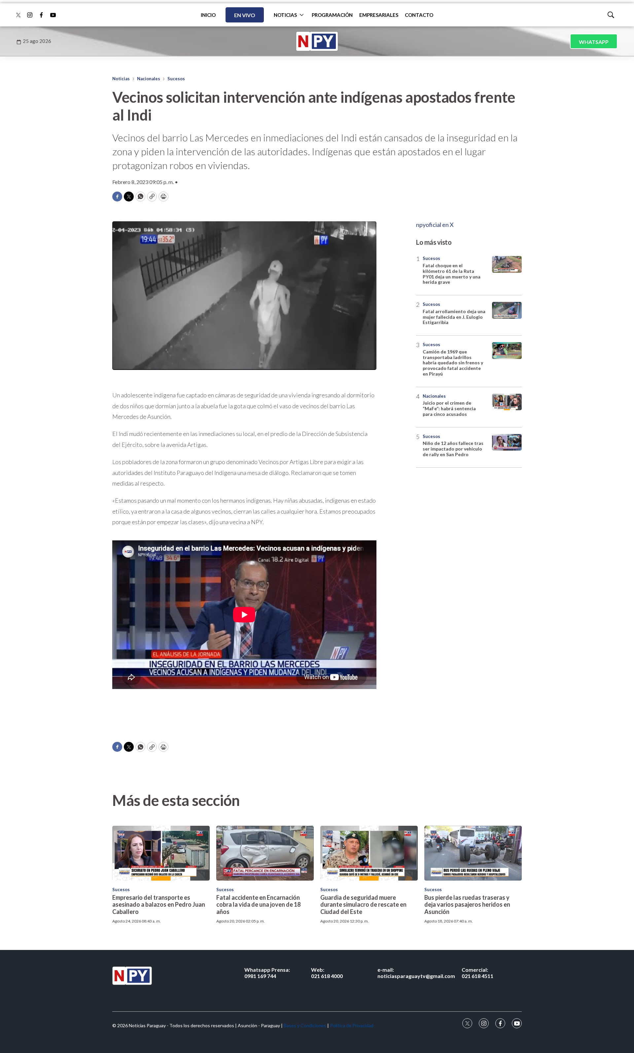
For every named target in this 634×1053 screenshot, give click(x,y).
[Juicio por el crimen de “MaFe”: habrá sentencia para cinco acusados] (507, 402)
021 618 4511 (477, 972)
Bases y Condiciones (305, 1025)
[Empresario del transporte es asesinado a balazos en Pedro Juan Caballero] (161, 853)
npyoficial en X (435, 224)
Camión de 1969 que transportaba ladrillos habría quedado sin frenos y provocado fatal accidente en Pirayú (453, 363)
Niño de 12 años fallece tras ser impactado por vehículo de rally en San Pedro (453, 448)
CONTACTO (419, 15)
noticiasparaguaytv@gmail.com (416, 972)
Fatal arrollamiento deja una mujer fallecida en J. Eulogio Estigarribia (454, 317)
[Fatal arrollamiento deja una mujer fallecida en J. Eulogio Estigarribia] (507, 310)
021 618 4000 (327, 972)
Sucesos (176, 78)
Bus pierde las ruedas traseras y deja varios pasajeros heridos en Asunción (467, 904)
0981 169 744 (267, 972)
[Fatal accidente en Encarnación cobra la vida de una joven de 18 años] (265, 853)
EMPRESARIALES (378, 15)
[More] (301, 15)
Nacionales (148, 78)
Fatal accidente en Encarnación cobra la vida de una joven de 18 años (258, 904)
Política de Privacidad (351, 1025)
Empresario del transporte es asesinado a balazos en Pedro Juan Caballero (158, 904)
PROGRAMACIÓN (332, 15)
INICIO (208, 15)
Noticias (121, 78)
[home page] (317, 41)
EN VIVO (244, 15)
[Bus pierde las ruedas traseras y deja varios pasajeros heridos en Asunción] (473, 853)
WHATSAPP (594, 42)
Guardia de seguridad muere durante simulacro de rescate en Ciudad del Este (363, 904)
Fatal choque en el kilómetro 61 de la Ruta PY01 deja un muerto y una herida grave (451, 274)
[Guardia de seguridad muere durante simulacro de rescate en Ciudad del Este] (369, 853)
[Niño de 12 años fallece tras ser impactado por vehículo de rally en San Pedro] (507, 442)
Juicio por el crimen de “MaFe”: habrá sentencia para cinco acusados (449, 408)
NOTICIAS (285, 15)
